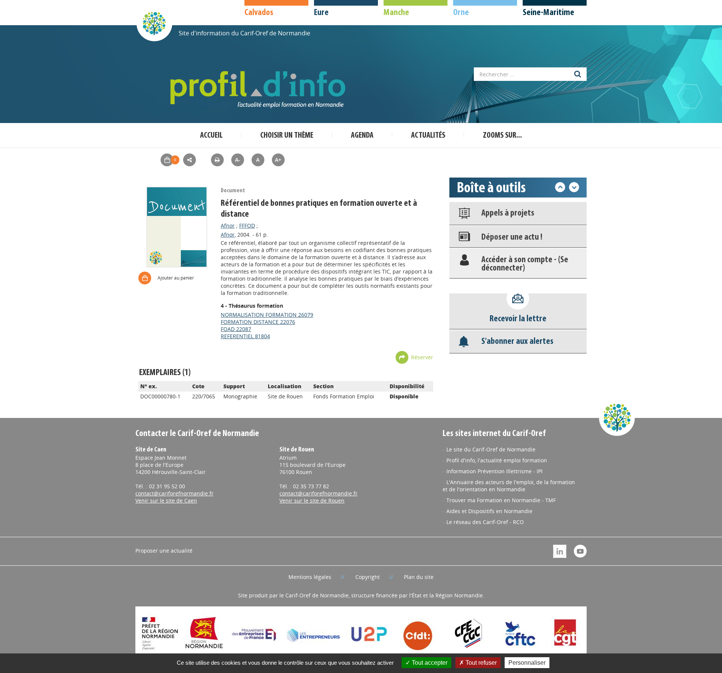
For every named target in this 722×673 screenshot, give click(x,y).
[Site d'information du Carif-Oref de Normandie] (154, 23)
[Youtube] (580, 550)
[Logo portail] (259, 89)
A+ (278, 159)
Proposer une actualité (164, 550)
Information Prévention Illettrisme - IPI (494, 471)
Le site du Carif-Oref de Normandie (490, 449)
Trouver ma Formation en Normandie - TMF (501, 500)
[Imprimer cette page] (217, 159)
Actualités (428, 135)
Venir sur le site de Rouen (311, 500)
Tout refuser (480, 662)
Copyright (367, 576)
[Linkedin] (559, 550)
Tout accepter (428, 662)
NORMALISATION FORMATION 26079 (267, 314)
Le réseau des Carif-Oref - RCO (485, 522)
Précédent (560, 187)
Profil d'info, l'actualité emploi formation (496, 460)
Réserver (422, 357)
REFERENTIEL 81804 (245, 336)
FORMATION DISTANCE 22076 (258, 321)
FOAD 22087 (236, 329)
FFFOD (247, 225)
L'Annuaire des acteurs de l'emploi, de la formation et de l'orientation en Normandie (509, 486)
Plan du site (419, 576)
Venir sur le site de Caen (166, 500)
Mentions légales (309, 576)
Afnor (228, 225)
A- (237, 159)
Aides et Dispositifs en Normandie (489, 511)
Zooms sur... (502, 135)
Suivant (574, 187)
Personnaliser (527, 662)
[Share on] (189, 159)
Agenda (362, 135)
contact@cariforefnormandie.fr (174, 493)
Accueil (211, 135)
